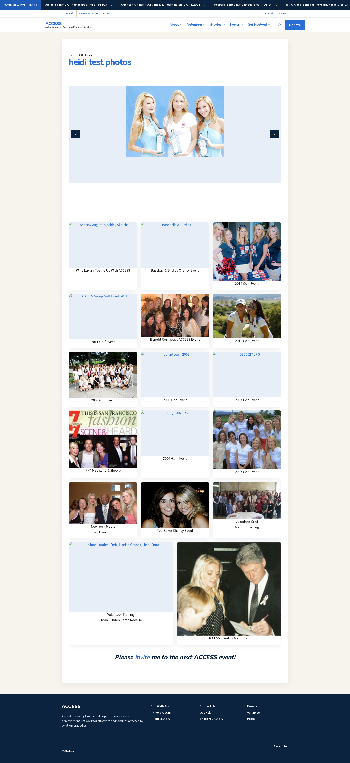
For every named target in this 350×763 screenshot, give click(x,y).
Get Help (69, 13)
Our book (267, 13)
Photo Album (162, 712)
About (174, 25)
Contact (108, 13)
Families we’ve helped (20, 5)
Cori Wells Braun (162, 706)
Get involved (257, 25)
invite (142, 657)
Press (251, 719)
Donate (295, 25)
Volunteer (194, 25)
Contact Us (207, 706)
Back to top (281, 746)
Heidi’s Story (161, 719)
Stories (215, 25)
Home (72, 55)
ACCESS (69, 751)
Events (282, 13)
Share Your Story (88, 13)
